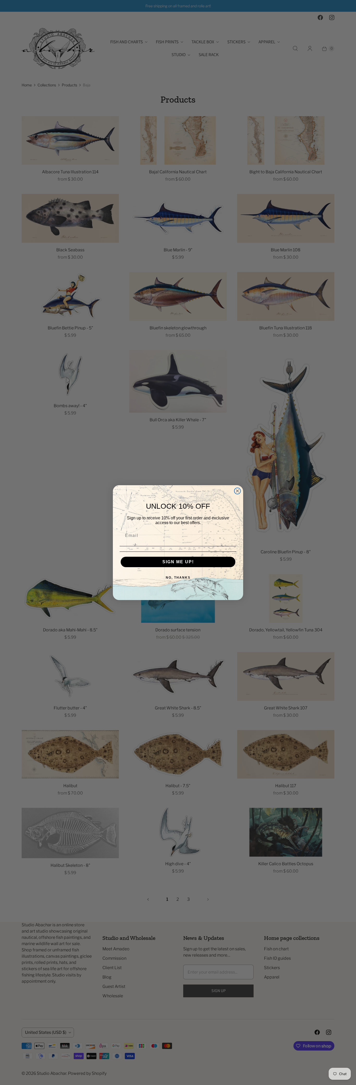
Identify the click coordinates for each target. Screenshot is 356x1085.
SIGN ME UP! (178, 562)
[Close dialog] (237, 491)
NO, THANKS (178, 577)
